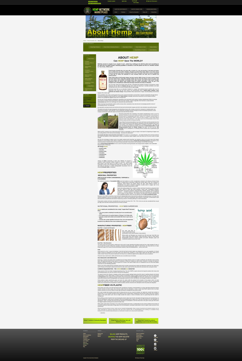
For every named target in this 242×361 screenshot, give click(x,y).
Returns (99, 336)
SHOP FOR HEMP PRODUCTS (121, 9)
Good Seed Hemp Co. (87, 97)
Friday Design (142, 357)
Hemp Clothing (153, 47)
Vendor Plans (138, 338)
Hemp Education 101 (91, 40)
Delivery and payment (100, 334)
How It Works (85, 340)
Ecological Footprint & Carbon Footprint (89, 71)
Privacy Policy (85, 336)
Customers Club (86, 339)
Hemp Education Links (88, 89)
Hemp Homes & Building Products (111, 47)
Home (116, 12)
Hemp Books (91, 86)
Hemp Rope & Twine (127, 47)
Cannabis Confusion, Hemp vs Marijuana (89, 63)
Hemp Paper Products (95, 47)
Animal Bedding (153, 49)
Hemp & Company (87, 99)
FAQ (137, 340)
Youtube (155, 350)
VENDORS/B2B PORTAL (151, 9)
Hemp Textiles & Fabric (141, 47)
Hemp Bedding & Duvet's (140, 49)
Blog (84, 346)
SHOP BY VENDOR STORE (136, 9)
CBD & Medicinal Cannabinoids (88, 79)
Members (123, 12)
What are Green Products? (88, 75)
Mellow (84, 100)
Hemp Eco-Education (134, 12)
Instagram (156, 341)
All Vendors (87, 105)
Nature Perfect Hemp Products (89, 102)
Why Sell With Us (139, 336)
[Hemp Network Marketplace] (97, 10)
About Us (85, 342)
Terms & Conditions (87, 335)
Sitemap (84, 345)
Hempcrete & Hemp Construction (89, 83)
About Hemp (91, 58)
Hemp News (154, 12)
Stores (137, 339)
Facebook (156, 337)
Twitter (155, 345)
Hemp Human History (88, 67)
